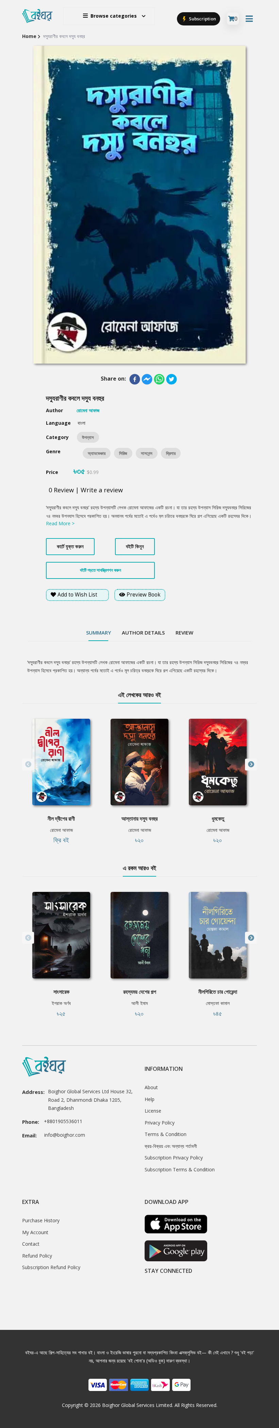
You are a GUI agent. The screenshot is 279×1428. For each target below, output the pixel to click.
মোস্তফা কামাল (218, 1003)
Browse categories (114, 16)
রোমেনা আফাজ (61, 830)
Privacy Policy (160, 1122)
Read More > (60, 523)
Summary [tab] (98, 632)
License (153, 1110)
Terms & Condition (165, 1134)
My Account (35, 1232)
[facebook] (134, 379)
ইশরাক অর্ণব (61, 1003)
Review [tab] (184, 632)
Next (251, 764)
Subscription (202, 19)
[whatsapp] (159, 379)
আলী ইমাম (139, 1003)
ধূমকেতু (218, 818)
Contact (30, 1244)
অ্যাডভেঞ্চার (96, 453)
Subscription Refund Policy (51, 1267)
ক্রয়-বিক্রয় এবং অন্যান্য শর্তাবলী (171, 1146)
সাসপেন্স (146, 453)
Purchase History (41, 1220)
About (151, 1087)
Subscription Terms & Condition (180, 1169)
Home (29, 36)
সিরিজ (123, 453)
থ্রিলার (171, 453)
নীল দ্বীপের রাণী (61, 818)
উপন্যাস (88, 437)
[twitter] (171, 379)
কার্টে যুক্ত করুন (70, 546)
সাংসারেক (61, 991)
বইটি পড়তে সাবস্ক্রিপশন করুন (100, 570)
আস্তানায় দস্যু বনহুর (139, 818)
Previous (28, 764)
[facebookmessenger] (147, 379)
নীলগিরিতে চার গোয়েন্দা (217, 991)
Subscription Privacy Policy (174, 1157)
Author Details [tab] (143, 632)
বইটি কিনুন (135, 546)
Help (149, 1099)
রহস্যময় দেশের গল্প (139, 991)
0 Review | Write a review (86, 490)
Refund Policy (37, 1255)
